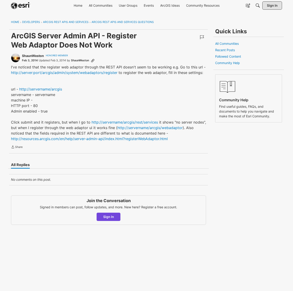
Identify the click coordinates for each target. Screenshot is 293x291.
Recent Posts (225, 50)
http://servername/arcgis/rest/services (125, 122)
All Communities (227, 43)
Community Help (227, 63)
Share (17, 147)
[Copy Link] (92, 60)
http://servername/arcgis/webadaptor (150, 127)
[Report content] (202, 37)
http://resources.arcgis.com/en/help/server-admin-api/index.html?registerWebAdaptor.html (89, 138)
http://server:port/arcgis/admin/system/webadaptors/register (64, 72)
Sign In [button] (108, 217)
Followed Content (228, 56)
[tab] (20, 165)
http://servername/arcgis (40, 89)
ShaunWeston (33, 56)
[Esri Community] (20, 5)
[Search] (258, 5)
